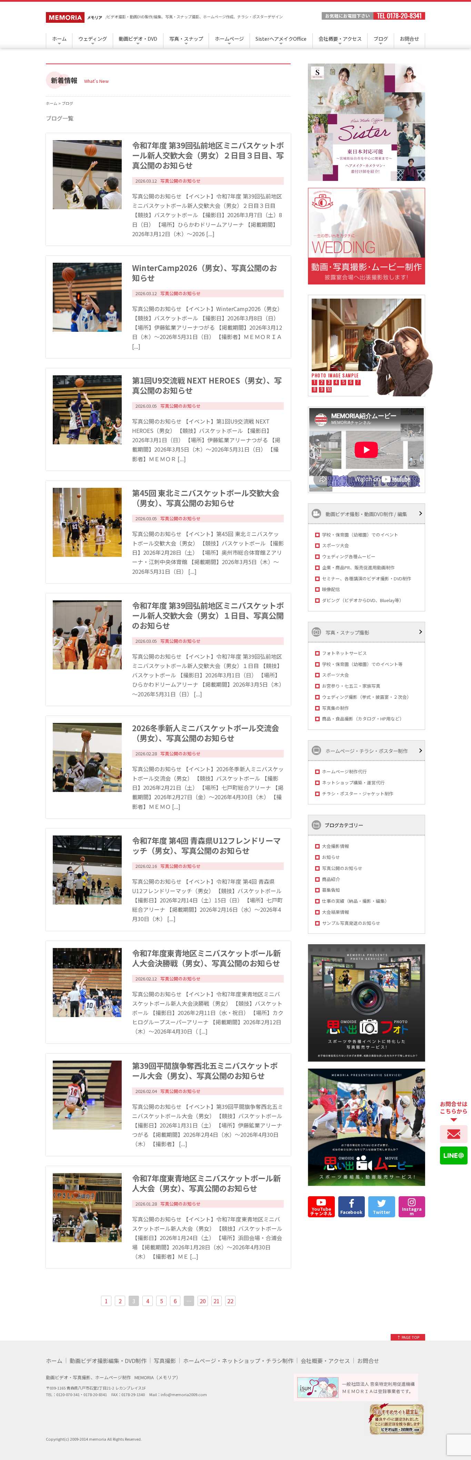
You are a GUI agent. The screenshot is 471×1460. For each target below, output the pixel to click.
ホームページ (229, 38)
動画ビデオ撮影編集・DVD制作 (108, 1360)
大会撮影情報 (335, 846)
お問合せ (409, 38)
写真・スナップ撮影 (346, 632)
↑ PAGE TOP (408, 1337)
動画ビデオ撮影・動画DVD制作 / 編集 (365, 513)
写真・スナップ (186, 38)
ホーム (59, 38)
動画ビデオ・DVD (138, 38)
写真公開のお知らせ (342, 868)
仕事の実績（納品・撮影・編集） (355, 901)
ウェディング (92, 38)
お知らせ (331, 857)
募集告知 (331, 890)
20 (203, 1301)
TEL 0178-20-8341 (399, 16)
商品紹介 (331, 879)
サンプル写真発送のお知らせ (351, 923)
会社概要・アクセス (340, 38)
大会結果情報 (335, 912)
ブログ (380, 38)
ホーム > (54, 103)
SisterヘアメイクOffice (281, 38)
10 (329, 390)
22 (230, 1301)
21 (216, 1301)
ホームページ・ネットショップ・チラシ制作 (238, 1360)
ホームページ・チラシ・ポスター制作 (366, 750)
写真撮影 (165, 1360)
